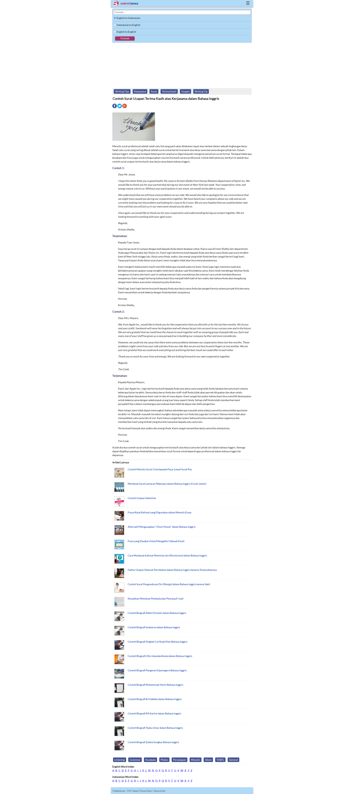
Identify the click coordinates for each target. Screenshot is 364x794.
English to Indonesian (128, 17)
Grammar (135, 759)
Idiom (208, 759)
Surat (154, 91)
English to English (126, 31)
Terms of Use (159, 790)
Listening (119, 759)
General (233, 759)
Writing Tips (122, 91)
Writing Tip (201, 91)
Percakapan (179, 759)
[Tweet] (119, 107)
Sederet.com (119, 790)
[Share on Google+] (124, 107)
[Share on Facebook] (114, 107)
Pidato (164, 759)
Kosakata (150, 759)
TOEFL (220, 759)
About (135, 790)
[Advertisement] (182, 64)
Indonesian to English (128, 24)
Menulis (195, 759)
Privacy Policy (146, 790)
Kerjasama (140, 91)
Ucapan (185, 91)
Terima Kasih (169, 91)
